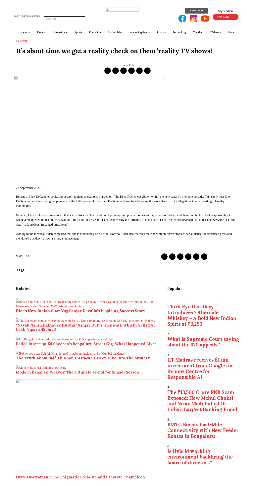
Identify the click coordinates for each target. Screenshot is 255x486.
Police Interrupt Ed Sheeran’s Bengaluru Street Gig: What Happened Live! (86, 343)
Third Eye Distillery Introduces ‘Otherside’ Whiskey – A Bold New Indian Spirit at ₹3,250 (201, 315)
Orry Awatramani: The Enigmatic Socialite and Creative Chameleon (80, 477)
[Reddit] (139, 70)
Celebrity (21, 41)
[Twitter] (115, 70)
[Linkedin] (123, 70)
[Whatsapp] (131, 70)
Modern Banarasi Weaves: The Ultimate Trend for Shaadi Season (77, 372)
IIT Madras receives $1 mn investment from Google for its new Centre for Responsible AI (200, 368)
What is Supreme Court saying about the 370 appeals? (203, 342)
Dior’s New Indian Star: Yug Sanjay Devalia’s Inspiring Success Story (80, 310)
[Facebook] (107, 70)
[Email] (147, 70)
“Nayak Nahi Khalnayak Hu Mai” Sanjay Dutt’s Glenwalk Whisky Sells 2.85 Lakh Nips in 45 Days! (85, 327)
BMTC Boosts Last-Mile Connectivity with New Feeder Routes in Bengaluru (203, 430)
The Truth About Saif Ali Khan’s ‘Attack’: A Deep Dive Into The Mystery (83, 358)
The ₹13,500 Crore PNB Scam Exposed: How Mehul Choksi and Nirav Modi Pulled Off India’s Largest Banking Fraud (202, 401)
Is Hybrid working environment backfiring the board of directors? (200, 457)
